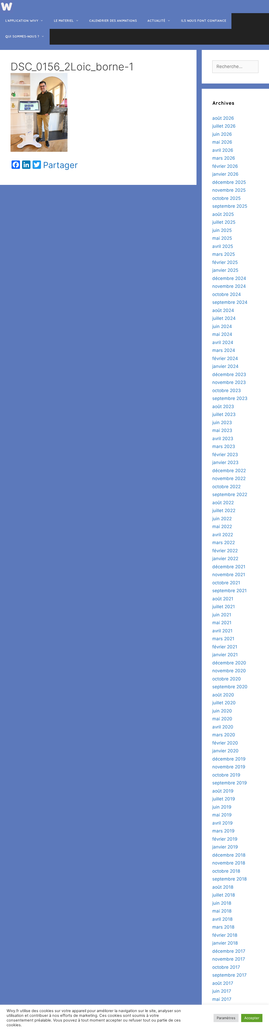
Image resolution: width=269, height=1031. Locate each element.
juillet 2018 (223, 895)
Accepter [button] (251, 1018)
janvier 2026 (225, 174)
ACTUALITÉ (156, 20)
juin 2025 (222, 230)
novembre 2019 (228, 766)
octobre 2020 (226, 678)
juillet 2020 (224, 702)
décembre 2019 (229, 759)
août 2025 (223, 214)
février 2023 (225, 454)
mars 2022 (223, 542)
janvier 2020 (225, 750)
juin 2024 (222, 326)
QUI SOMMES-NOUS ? (22, 36)
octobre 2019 (226, 775)
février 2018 (224, 935)
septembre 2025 (229, 206)
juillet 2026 (224, 126)
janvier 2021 (225, 654)
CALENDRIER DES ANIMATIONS (113, 20)
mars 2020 (223, 734)
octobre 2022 (226, 486)
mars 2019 (223, 831)
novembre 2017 (228, 959)
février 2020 (225, 743)
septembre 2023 (229, 398)
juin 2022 (222, 518)
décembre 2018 (228, 855)
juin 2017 (221, 991)
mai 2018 (221, 911)
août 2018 (222, 887)
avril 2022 (222, 534)
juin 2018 (221, 903)
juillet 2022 (223, 510)
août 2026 (223, 118)
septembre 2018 (229, 879)
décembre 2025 (229, 182)
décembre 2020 (229, 662)
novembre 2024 (229, 286)
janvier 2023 (225, 462)
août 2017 (222, 983)
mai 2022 (222, 526)
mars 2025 (223, 254)
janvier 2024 (225, 366)
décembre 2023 (229, 374)
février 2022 (225, 550)
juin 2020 (222, 711)
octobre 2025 (226, 198)
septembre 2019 (229, 782)
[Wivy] (6, 6)
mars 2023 (223, 446)
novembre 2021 (228, 574)
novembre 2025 (229, 190)
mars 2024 (223, 350)
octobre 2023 (226, 390)
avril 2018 (222, 919)
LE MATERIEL (64, 20)
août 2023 (223, 406)
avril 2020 (222, 727)
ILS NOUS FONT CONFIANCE (203, 20)
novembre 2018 (228, 863)
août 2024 (223, 310)
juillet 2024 (224, 318)
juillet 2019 (223, 798)
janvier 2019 (225, 847)
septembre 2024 (229, 302)
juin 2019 (221, 807)
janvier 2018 (225, 943)
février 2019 (224, 839)
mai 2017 (221, 999)
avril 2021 (222, 630)
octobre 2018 (226, 871)
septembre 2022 (229, 494)
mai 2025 (222, 238)
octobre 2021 (226, 582)
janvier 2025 (225, 270)
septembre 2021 (229, 590)
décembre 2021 (228, 566)
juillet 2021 (223, 606)
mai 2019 (222, 814)
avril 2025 (222, 246)
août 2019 (223, 791)
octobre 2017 (226, 967)
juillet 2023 (224, 414)
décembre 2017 (228, 951)
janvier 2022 (225, 558)
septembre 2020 (229, 686)
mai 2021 (221, 622)
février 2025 (225, 262)
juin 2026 (222, 134)
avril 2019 (222, 823)
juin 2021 (221, 614)
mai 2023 (222, 430)
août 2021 (222, 598)
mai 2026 (222, 142)
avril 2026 (222, 150)
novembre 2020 (229, 670)
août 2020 (223, 694)
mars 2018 (223, 927)
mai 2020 (222, 718)
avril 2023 (222, 438)
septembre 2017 (229, 975)
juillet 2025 (223, 222)
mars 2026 (223, 158)
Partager (60, 165)
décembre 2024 (229, 278)
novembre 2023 (229, 382)
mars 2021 (223, 638)
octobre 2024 (226, 294)
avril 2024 (222, 342)
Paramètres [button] (226, 1018)
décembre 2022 (229, 470)
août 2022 (223, 502)
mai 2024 (222, 334)
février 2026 (225, 166)
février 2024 (225, 358)
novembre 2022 (229, 478)
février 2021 (224, 646)
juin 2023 (222, 422)
